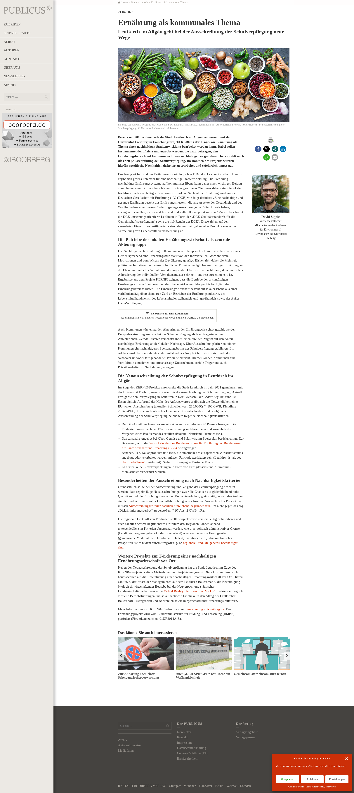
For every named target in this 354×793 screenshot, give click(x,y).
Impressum (331, 786)
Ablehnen (312, 779)
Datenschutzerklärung (315, 786)
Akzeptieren (287, 779)
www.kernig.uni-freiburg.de (205, 609)
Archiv (122, 740)
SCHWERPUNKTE (17, 33)
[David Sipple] (270, 194)
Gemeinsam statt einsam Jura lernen (260, 674)
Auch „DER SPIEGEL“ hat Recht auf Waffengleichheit (203, 675)
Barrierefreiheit (187, 758)
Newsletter (184, 732)
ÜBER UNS (12, 67)
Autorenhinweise (129, 745)
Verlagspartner (245, 737)
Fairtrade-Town (133, 462)
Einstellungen (337, 779)
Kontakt (182, 737)
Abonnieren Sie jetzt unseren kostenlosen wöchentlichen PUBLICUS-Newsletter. (167, 315)
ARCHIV (10, 85)
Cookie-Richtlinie (296, 786)
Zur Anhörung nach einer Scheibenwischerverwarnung (138, 675)
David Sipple (270, 217)
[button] (346, 759)
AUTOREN (12, 50)
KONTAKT (12, 59)
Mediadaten (126, 750)
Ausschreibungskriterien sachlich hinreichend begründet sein (169, 506)
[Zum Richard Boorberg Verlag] (27, 159)
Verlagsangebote (247, 732)
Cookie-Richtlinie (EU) (192, 753)
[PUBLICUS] (28, 9)
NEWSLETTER (14, 76)
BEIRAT (9, 42)
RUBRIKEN (12, 24)
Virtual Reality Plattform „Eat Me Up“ (190, 591)
